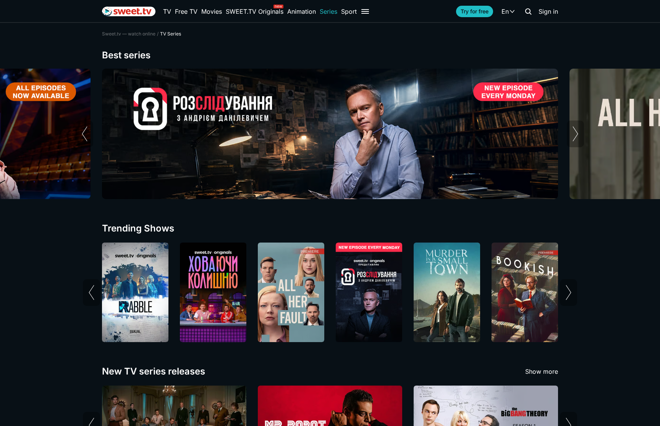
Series (328, 11)
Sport (349, 11)
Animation (301, 11)
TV (167, 11)
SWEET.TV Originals (254, 11)
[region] (330, 134)
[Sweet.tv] (128, 11)
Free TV (186, 11)
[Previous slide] (84, 134)
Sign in (548, 11)
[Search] (528, 11)
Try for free (475, 11)
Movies (211, 11)
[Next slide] (575, 134)
